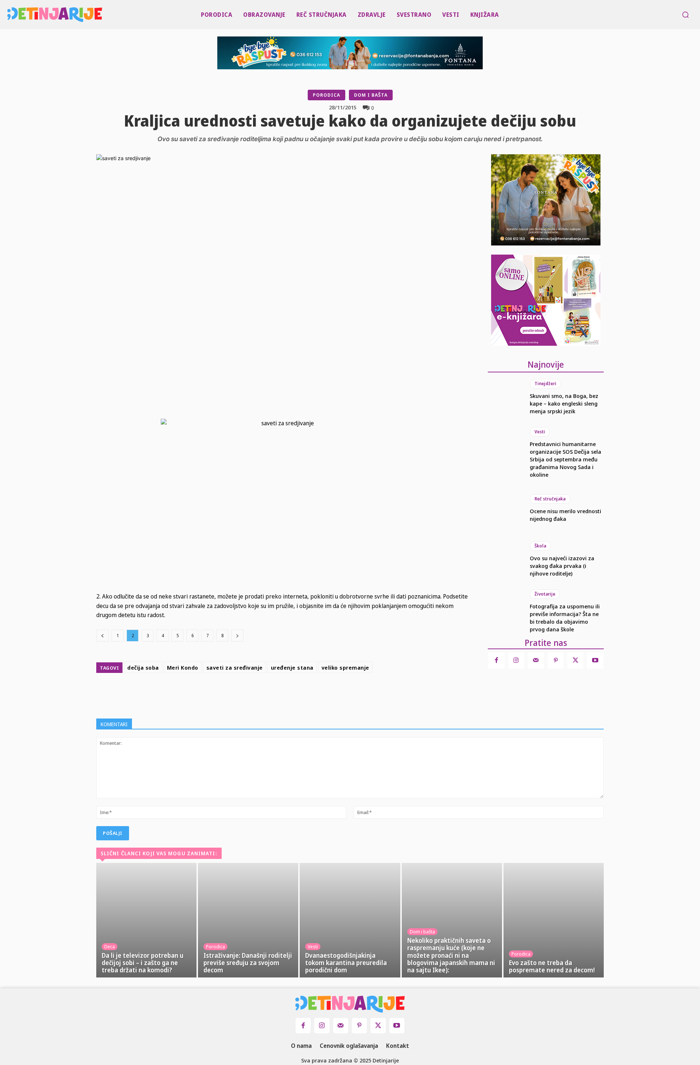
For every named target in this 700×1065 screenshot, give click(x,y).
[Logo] (9, 14)
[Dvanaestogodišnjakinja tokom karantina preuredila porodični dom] (350, 920)
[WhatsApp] (333, 694)
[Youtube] (595, 660)
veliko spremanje (345, 667)
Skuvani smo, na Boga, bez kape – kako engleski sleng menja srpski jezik (564, 403)
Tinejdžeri (545, 383)
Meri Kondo (182, 667)
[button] (685, 14)
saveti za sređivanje (234, 667)
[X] (299, 694)
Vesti (539, 432)
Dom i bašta (371, 95)
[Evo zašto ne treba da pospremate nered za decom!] (553, 920)
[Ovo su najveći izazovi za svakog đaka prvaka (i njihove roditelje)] (505, 559)
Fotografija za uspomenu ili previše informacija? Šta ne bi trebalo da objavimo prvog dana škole (565, 618)
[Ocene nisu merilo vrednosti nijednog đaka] (505, 508)
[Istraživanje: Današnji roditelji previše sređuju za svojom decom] (248, 920)
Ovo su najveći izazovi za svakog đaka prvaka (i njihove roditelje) (562, 565)
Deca (109, 946)
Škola (540, 546)
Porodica (326, 95)
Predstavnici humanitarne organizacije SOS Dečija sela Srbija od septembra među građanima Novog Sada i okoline (565, 459)
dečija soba (143, 667)
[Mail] (536, 660)
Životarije (544, 594)
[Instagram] (516, 660)
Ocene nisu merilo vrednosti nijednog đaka (565, 514)
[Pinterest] (316, 694)
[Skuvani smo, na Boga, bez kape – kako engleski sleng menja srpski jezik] (505, 397)
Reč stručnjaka (549, 499)
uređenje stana (292, 667)
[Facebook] (283, 694)
